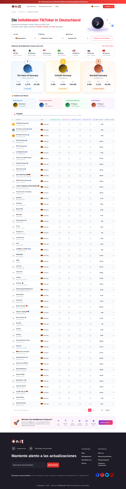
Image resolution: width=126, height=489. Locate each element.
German (18, 323)
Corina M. (19, 300)
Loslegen (107, 6)
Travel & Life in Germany (24, 191)
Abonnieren (53, 465)
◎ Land (16, 34)
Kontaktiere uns (87, 460)
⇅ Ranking (41, 34)
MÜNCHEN (19, 254)
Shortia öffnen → (105, 422)
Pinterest (101, 473)
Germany (19, 203)
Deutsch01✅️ (20, 374)
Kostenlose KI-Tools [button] (45, 6)
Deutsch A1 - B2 (21, 380)
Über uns (101, 453)
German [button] (96, 6)
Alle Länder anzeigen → (108, 46)
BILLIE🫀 (19, 214)
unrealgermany (21, 152)
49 (102, 410)
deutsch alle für (21, 386)
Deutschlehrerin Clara (23, 340)
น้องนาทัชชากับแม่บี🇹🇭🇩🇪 (23, 174)
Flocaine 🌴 (20, 231)
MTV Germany (20, 146)
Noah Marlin (20, 294)
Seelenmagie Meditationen (24, 289)
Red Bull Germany (21, 134)
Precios (84, 463)
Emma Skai (19, 209)
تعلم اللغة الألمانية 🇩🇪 (22, 391)
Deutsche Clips (21, 403)
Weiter (107, 410)
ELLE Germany (20, 140)
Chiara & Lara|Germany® (24, 157)
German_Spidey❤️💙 (22, 311)
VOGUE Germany (21, 123)
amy (17, 243)
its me (18, 226)
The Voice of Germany (23, 129)
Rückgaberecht (86, 456)
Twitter (106, 473)
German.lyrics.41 (21, 220)
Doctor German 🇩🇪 (22, 306)
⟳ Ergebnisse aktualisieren (101, 38)
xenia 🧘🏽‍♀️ (18, 266)
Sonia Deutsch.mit (22, 357)
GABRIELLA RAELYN (22, 249)
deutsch (18, 346)
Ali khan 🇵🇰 (19, 283)
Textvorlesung (31, 6)
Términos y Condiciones (102, 464)
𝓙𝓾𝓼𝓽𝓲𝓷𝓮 (18, 277)
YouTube (111, 473)
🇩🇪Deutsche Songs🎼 (23, 351)
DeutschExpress (21, 368)
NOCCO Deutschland (22, 180)
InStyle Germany (21, 163)
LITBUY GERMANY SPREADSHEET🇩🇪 (27, 186)
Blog (57, 6)
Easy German (20, 317)
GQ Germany (20, 169)
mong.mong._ (20, 237)
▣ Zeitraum (69, 34)
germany (19, 197)
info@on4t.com (21, 448)
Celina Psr (19, 271)
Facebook (97, 473)
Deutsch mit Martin (22, 363)
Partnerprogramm (103, 460)
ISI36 (17, 260)
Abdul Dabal (20, 397)
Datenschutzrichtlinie (105, 456)
